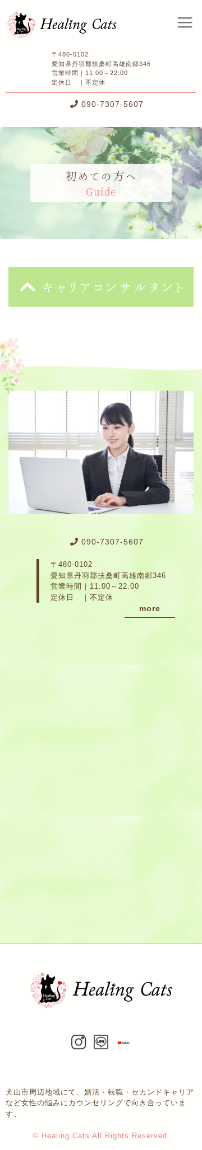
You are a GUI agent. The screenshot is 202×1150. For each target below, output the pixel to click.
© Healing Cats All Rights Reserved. (101, 1136)
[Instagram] (78, 1044)
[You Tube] (123, 1041)
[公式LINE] (101, 1044)
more (149, 608)
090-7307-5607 (112, 104)
